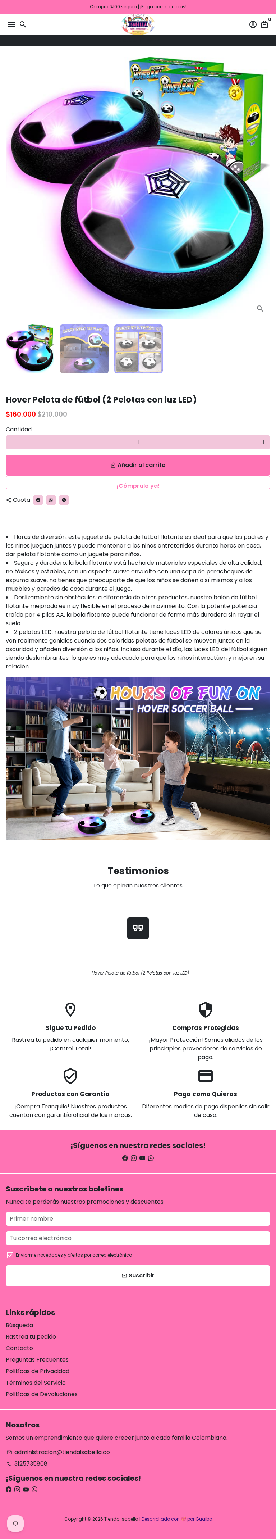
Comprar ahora (138, 482)
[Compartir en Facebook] (142, 40)
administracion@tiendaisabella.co (58, 1452)
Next (263, 188)
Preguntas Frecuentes (37, 1360)
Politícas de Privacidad (37, 1371)
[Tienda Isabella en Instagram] (134, 1158)
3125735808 (26, 1463)
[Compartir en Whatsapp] (149, 40)
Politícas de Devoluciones (42, 1394)
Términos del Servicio (36, 1383)
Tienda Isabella (121, 1519)
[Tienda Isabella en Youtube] (142, 1158)
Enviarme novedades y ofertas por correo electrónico (74, 1255)
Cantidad (19, 429)
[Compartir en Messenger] (157, 40)
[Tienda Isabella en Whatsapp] (151, 1158)
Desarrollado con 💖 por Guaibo (177, 1519)
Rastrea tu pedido (31, 1337)
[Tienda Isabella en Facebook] (125, 1158)
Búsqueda (19, 1325)
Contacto (19, 1348)
